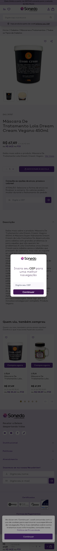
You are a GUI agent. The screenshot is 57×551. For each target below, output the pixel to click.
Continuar (28, 292)
